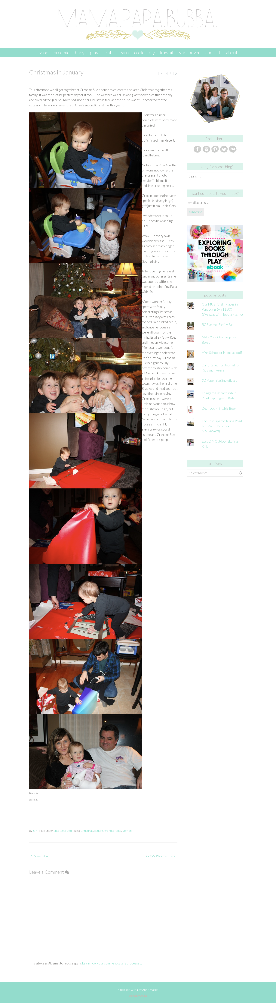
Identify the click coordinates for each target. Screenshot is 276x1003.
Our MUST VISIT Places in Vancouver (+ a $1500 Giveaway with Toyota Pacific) (222, 309)
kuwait (167, 52)
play (94, 52)
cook (138, 52)
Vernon (127, 830)
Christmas (87, 830)
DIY (152, 52)
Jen (35, 830)
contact (212, 52)
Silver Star (41, 856)
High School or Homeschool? (222, 353)
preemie (61, 52)
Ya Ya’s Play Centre (159, 856)
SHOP (43, 52)
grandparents (113, 830)
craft (108, 52)
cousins (98, 830)
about (232, 52)
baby (79, 52)
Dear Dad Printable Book (219, 408)
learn (123, 52)
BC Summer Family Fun (217, 325)
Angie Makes (150, 989)
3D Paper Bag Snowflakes (219, 380)
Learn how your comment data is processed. (112, 963)
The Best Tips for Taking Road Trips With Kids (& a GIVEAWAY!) (222, 426)
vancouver (189, 52)
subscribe (195, 212)
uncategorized (63, 830)
